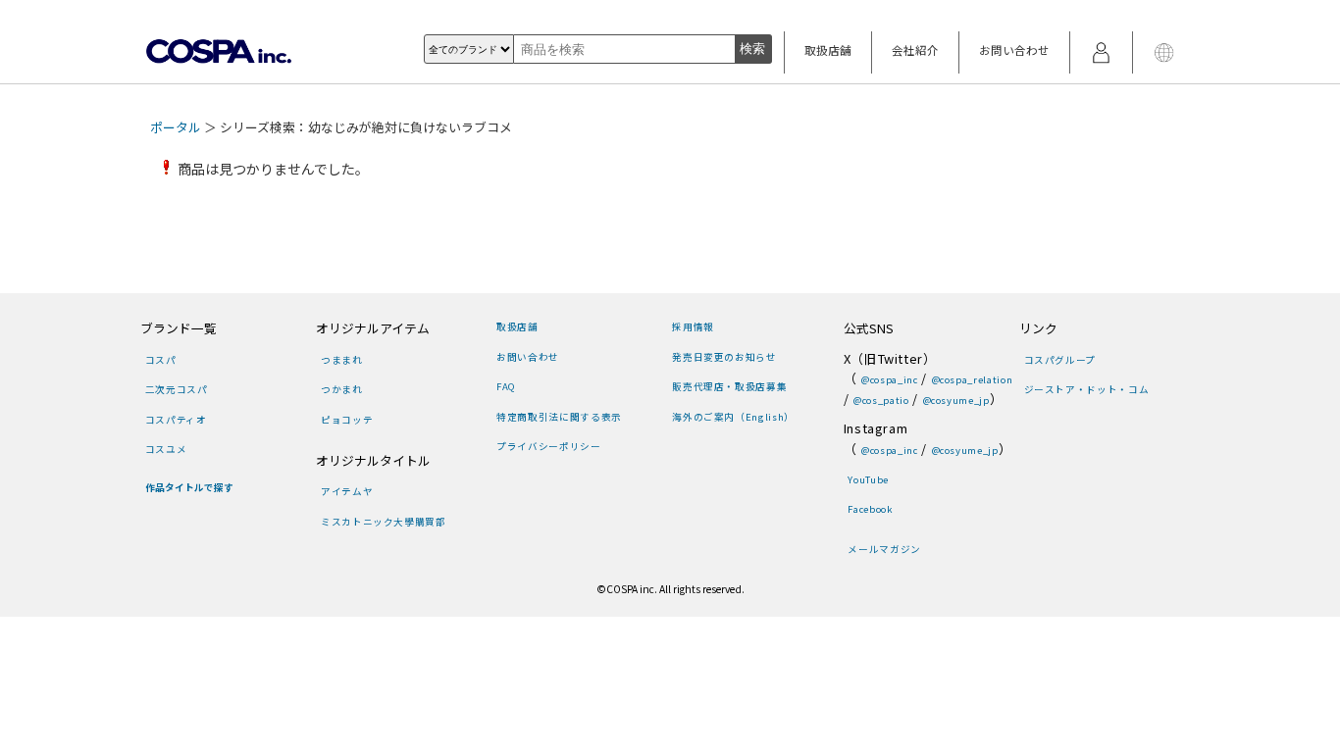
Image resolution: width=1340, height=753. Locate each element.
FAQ (506, 386)
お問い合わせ (1014, 50)
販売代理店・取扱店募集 (729, 386)
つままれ (341, 360)
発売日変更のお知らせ (724, 357)
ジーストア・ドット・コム (1086, 389)
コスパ (161, 360)
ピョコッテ (347, 420)
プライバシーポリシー (548, 446)
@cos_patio (880, 400)
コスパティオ (176, 420)
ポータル (175, 127)
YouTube (868, 479)
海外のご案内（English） (733, 417)
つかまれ (341, 389)
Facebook (870, 509)
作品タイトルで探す (189, 487)
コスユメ (165, 449)
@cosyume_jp (956, 400)
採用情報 (692, 326)
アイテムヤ (347, 491)
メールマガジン (884, 549)
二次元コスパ (176, 389)
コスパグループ (1060, 360)
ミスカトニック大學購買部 (383, 521)
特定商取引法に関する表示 (558, 417)
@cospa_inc (889, 379)
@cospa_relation (972, 379)
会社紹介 (915, 50)
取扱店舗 (827, 50)
